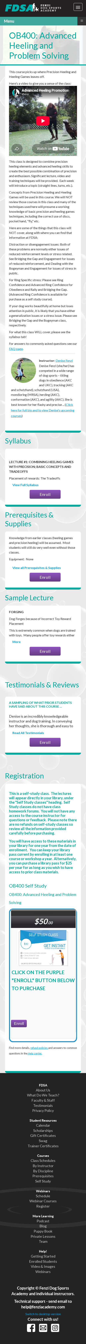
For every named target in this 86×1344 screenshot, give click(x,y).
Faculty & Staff (43, 1100)
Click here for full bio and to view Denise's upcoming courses (42, 410)
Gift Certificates (43, 1135)
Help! (43, 1251)
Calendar (43, 1125)
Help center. (34, 1053)
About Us (43, 1090)
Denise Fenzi (64, 360)
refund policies (39, 1047)
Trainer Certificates (43, 1146)
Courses (43, 1155)
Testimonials (43, 1105)
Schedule (43, 1196)
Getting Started (43, 1256)
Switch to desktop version (43, 1314)
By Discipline (43, 1171)
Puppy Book (43, 1231)
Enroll (45, 494)
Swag (43, 1140)
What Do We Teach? (43, 1095)
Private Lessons (43, 1236)
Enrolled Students (43, 1261)
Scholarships (43, 1130)
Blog (43, 1226)
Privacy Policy (43, 1110)
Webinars (43, 1191)
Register (43, 1206)
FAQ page (16, 349)
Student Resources (43, 1120)
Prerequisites (43, 1176)
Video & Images (43, 1266)
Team (43, 1241)
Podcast (43, 1221)
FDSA (43, 1085)
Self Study (43, 1181)
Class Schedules (43, 1160)
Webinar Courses (43, 1201)
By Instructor (43, 1165)
